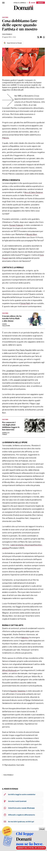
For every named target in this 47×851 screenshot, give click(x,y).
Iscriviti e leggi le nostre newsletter (21, 794)
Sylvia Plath (25, 303)
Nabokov (25, 637)
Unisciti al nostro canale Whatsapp (21, 808)
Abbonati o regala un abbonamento (21, 815)
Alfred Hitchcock (9, 670)
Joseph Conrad (20, 380)
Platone (5, 138)
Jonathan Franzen (14, 370)
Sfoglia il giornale (20, 2)
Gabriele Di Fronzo (5, 433)
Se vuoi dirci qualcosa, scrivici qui (21, 821)
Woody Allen (31, 234)
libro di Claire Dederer (33, 192)
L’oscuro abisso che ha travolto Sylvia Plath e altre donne (12, 318)
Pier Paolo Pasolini (24, 350)
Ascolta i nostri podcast (17, 801)
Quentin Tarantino (18, 691)
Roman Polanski (16, 225)
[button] (38, 37)
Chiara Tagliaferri (6, 324)
